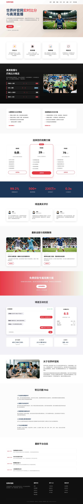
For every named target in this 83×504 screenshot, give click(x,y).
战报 (67, 2)
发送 (50, 332)
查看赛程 (18, 26)
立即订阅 (41, 172)
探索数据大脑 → (48, 125)
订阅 (61, 2)
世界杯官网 (9, 2)
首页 (51, 2)
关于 (71, 2)
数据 (57, 2)
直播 (54, 2)
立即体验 (10, 26)
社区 (64, 2)
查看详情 (11, 263)
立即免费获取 (41, 286)
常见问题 (75, 2)
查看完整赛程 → (12, 125)
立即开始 (17, 172)
